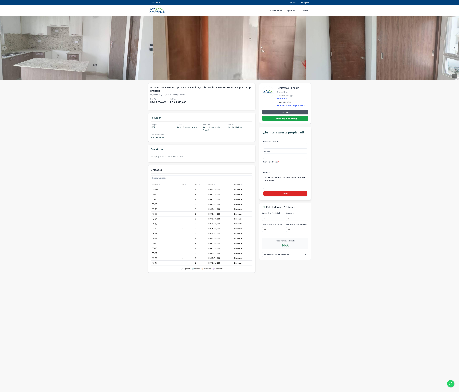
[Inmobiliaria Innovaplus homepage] (157, 10)
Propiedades (276, 10)
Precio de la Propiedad (271, 213)
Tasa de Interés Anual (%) (272, 224)
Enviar (285, 193)
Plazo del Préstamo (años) (296, 224)
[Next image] (454, 48)
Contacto (304, 10)
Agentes (291, 10)
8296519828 (155, 2)
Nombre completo (271, 141)
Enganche (290, 213)
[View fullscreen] (454, 76)
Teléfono (267, 151)
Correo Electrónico (271, 162)
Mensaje (266, 172)
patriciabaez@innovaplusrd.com (291, 105)
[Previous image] (4, 48)
